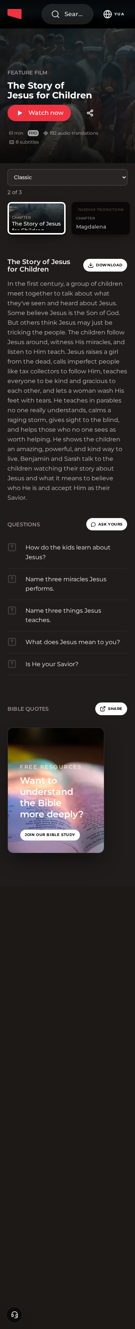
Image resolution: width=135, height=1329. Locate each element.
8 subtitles (27, 142)
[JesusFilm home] (16, 14)
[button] (107, 524)
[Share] (90, 113)
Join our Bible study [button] (50, 834)
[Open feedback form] (14, 1315)
